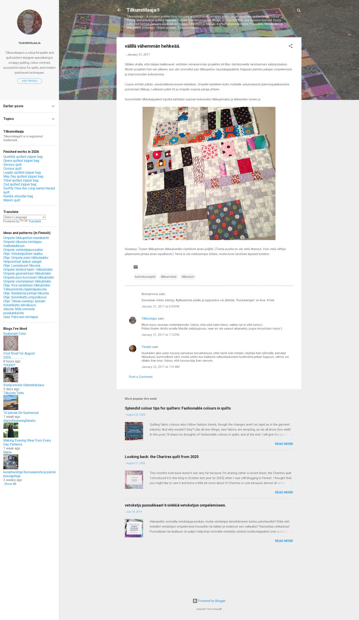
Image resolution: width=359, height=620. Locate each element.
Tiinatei (146, 347)
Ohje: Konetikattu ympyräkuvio (25, 297)
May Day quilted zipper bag (23, 176)
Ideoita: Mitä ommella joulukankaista (19, 311)
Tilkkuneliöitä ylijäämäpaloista (25, 289)
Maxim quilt (11, 200)
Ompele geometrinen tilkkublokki (27, 273)
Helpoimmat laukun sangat (22, 262)
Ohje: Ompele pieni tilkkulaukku (25, 258)
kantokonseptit (145, 277)
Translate (34, 221)
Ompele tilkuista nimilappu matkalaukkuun (22, 244)
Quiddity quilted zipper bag (23, 157)
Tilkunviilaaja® (143, 10)
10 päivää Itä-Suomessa (21, 413)
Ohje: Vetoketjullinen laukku (23, 254)
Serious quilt (12, 165)
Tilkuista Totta (13, 393)
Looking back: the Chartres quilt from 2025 (162, 456)
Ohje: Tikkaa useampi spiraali (24, 301)
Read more (284, 444)
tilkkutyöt (188, 277)
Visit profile (30, 81)
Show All (10, 484)
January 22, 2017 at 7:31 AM (160, 367)
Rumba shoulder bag (18, 196)
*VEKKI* (9, 365)
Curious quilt (12, 169)
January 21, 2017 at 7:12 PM (160, 335)
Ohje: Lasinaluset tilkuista (21, 266)
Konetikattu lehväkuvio (19, 305)
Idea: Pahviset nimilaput (20, 317)
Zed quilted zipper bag (19, 184)
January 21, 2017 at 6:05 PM (160, 306)
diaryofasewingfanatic (19, 421)
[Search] (298, 11)
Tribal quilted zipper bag (20, 180)
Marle (7, 452)
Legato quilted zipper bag (22, 172)
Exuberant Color (14, 334)
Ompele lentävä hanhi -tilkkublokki (28, 269)
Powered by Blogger (212, 601)
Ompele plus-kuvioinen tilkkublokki (28, 277)
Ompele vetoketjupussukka (23, 250)
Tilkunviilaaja (29, 43)
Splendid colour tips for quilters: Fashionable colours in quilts (178, 408)
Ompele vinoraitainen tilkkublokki (27, 281)
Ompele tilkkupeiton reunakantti (26, 238)
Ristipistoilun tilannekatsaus (23, 385)
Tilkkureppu (149, 318)
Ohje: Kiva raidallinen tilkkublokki (26, 285)
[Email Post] (135, 268)
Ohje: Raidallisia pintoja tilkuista (26, 293)
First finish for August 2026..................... (19, 355)
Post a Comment (140, 377)
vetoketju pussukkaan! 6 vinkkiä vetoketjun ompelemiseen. (175, 505)
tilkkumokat (168, 277)
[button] (290, 47)
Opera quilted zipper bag (21, 161)
